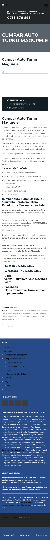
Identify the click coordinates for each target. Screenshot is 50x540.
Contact (7, 378)
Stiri (6, 389)
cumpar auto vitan (22, 316)
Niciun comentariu (15, 108)
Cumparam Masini (14, 362)
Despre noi (9, 347)
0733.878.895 (25, 265)
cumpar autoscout (37, 316)
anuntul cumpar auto (32, 310)
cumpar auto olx (8, 316)
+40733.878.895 (30, 270)
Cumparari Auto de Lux (16, 374)
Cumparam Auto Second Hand (13, 450)
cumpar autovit (8, 319)
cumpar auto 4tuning (21, 313)
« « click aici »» (27, 502)
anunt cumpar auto (15, 310)
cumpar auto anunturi (37, 313)
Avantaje (8, 351)
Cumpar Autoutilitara (15, 366)
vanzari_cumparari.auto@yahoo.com (16, 505)
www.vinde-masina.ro (10, 517)
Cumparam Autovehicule (14, 358)
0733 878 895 (19, 18)
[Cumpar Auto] (8, 230)
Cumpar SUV (12, 370)
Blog (6, 381)
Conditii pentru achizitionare (16, 355)
